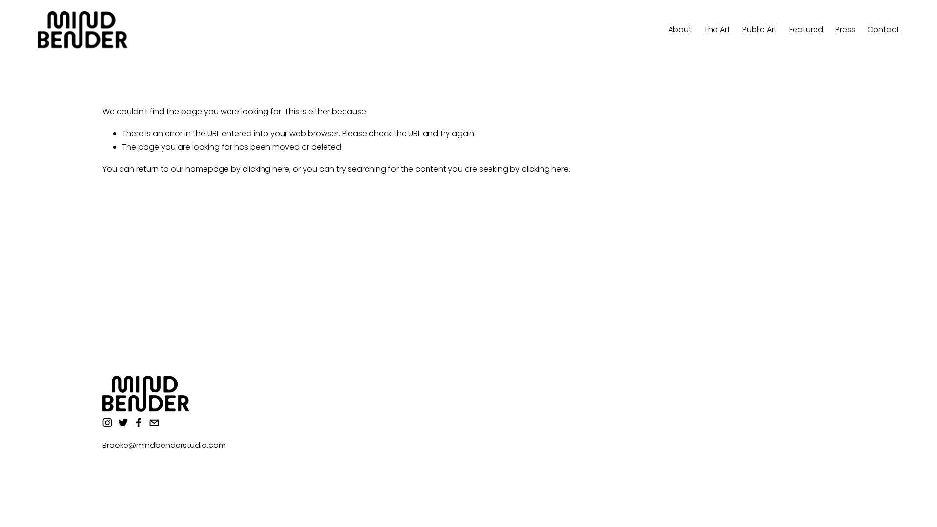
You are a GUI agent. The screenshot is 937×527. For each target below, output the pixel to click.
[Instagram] (107, 422)
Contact (883, 29)
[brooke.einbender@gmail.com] (154, 422)
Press (845, 29)
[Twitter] (123, 422)
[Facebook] (138, 422)
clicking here (266, 169)
